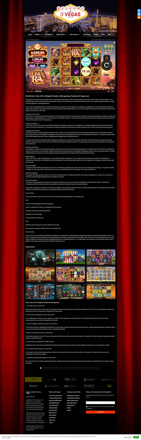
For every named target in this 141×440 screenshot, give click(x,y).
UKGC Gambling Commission (73, 398)
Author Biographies (53, 407)
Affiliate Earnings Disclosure (73, 395)
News (109, 34)
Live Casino (48, 34)
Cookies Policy (52, 417)
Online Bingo (87, 34)
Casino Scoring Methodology (55, 400)
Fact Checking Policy (53, 405)
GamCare (69, 410)
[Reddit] (139, 17)
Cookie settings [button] (128, 437)
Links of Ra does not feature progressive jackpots (42, 361)
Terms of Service (52, 415)
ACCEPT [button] (136, 437)
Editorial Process (52, 412)
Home (30, 34)
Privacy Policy (52, 420)
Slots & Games (74, 34)
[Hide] (140, 20)
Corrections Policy (53, 410)
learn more (39, 428)
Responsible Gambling (72, 402)
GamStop (69, 407)
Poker (103, 34)
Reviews (37, 34)
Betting (96, 34)
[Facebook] (139, 10)
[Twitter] (139, 14)
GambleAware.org (71, 405)
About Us (51, 422)
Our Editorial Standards (54, 402)
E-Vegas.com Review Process (55, 398)
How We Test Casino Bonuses (55, 395)
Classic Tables (60, 34)
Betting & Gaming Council (72, 400)
